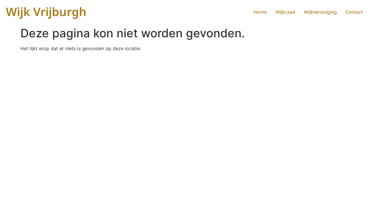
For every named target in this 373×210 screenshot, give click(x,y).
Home (260, 12)
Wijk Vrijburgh (46, 12)
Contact (354, 12)
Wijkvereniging (320, 12)
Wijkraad (285, 12)
